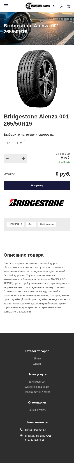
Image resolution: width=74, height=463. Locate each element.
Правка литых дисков (37, 391)
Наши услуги (37, 374)
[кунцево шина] (38, 6)
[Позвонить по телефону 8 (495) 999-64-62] (54, 6)
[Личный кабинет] (61, 6)
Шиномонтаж (37, 381)
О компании (37, 402)
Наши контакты (37, 409)
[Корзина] (68, 6)
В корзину (37, 185)
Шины (37, 358)
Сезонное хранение (37, 386)
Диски (37, 363)
